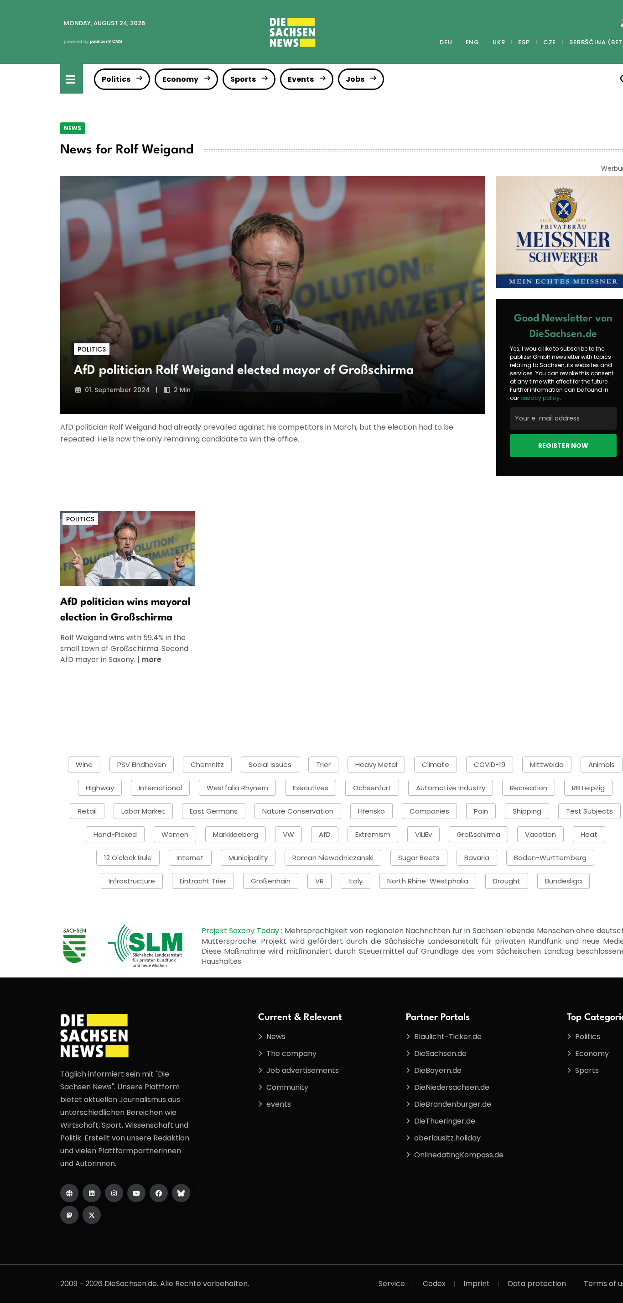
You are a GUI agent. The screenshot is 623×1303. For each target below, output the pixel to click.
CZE (549, 42)
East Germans (214, 811)
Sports (243, 79)
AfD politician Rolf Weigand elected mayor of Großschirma (244, 370)
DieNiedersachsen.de (451, 1087)
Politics (116, 79)
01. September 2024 (117, 389)
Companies (429, 811)
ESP (524, 42)
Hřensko (371, 811)
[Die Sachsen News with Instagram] (114, 1193)
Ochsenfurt (372, 788)
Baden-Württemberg (550, 857)
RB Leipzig (588, 788)
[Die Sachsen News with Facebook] (159, 1193)
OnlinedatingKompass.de (459, 1155)
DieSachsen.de (440, 1053)
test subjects (589, 811)
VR (319, 881)
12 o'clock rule (128, 857)
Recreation (528, 788)
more (151, 659)
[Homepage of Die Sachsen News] (69, 1193)
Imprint (476, 1283)
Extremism (372, 834)
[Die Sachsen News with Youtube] (136, 1193)
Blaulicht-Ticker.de (448, 1036)
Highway (100, 788)
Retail (87, 811)
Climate (435, 764)
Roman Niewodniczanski (333, 857)
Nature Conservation (297, 811)
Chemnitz (207, 764)
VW (288, 834)
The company (291, 1053)
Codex (434, 1283)
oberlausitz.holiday (447, 1138)
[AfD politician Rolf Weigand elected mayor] (272, 295)
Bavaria (476, 857)
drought (506, 881)
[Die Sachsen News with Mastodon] (69, 1215)
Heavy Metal (376, 764)
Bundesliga (563, 881)
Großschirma (478, 834)
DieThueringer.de (444, 1121)
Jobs (355, 79)
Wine (84, 764)
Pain (481, 811)
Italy (355, 881)
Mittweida (547, 764)
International (160, 788)
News (72, 128)
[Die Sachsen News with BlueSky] (181, 1193)
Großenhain (271, 881)
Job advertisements (302, 1070)
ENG (472, 42)
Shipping (527, 811)
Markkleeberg (235, 834)
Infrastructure (132, 881)
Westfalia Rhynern (237, 788)
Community (287, 1087)
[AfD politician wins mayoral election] (127, 547)
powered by (93, 41)
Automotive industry (450, 788)
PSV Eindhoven (141, 764)
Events (301, 79)
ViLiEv (423, 834)
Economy (180, 79)
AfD (325, 834)
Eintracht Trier (203, 881)
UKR (499, 42)
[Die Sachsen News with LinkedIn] (92, 1193)
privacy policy (540, 398)
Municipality (248, 857)
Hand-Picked (115, 834)
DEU (446, 42)
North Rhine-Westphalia (427, 881)
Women (174, 834)
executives (310, 788)
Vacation (540, 834)
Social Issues (270, 764)
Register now (563, 445)
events (278, 1104)
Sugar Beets (419, 857)
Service (392, 1283)
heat (589, 834)
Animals (601, 764)
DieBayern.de (438, 1070)
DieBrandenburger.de (452, 1104)
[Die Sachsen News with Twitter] (92, 1215)
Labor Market (143, 811)
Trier (323, 764)
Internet (190, 857)
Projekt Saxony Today (241, 930)
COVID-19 (489, 764)
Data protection (537, 1283)
